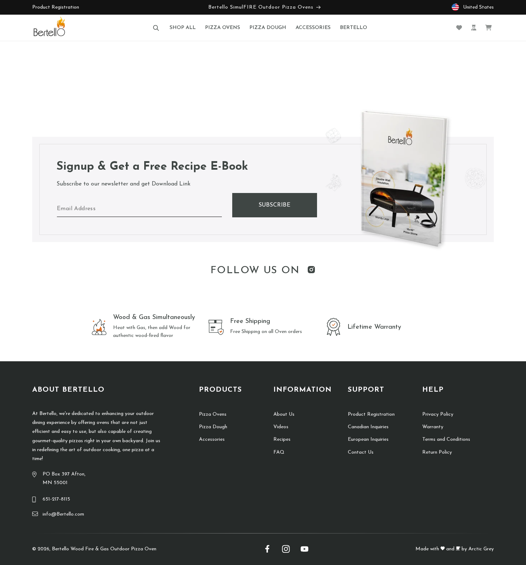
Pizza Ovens (213, 414)
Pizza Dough (213, 427)
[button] (155, 27)
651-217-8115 (56, 499)
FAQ (278, 452)
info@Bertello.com (63, 514)
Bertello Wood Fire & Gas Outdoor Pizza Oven (104, 549)
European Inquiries (368, 439)
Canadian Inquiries (368, 427)
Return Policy (437, 452)
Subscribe (275, 205)
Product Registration (55, 7)
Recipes (282, 439)
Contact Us (361, 452)
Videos (280, 427)
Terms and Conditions (446, 439)
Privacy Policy (437, 414)
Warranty (432, 427)
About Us (283, 414)
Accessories (212, 439)
